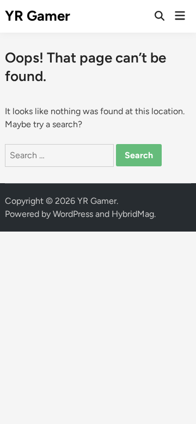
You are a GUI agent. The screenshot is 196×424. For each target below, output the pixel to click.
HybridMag (133, 214)
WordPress (73, 214)
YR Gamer (37, 15)
